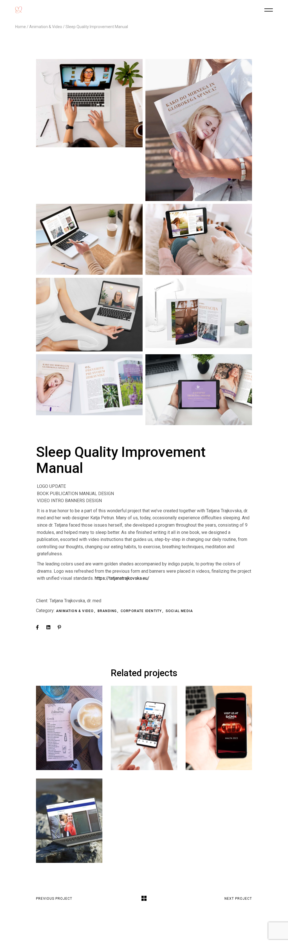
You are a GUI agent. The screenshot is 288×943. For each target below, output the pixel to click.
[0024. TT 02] (89, 385)
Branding (108, 611)
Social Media (179, 611)
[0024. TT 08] (89, 103)
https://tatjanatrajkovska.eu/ (121, 578)
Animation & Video (75, 611)
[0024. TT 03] (198, 313)
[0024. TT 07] (198, 130)
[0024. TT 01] (198, 389)
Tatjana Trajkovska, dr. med (75, 600)
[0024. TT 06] (198, 239)
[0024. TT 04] (89, 314)
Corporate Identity (142, 611)
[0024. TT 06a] (89, 239)
